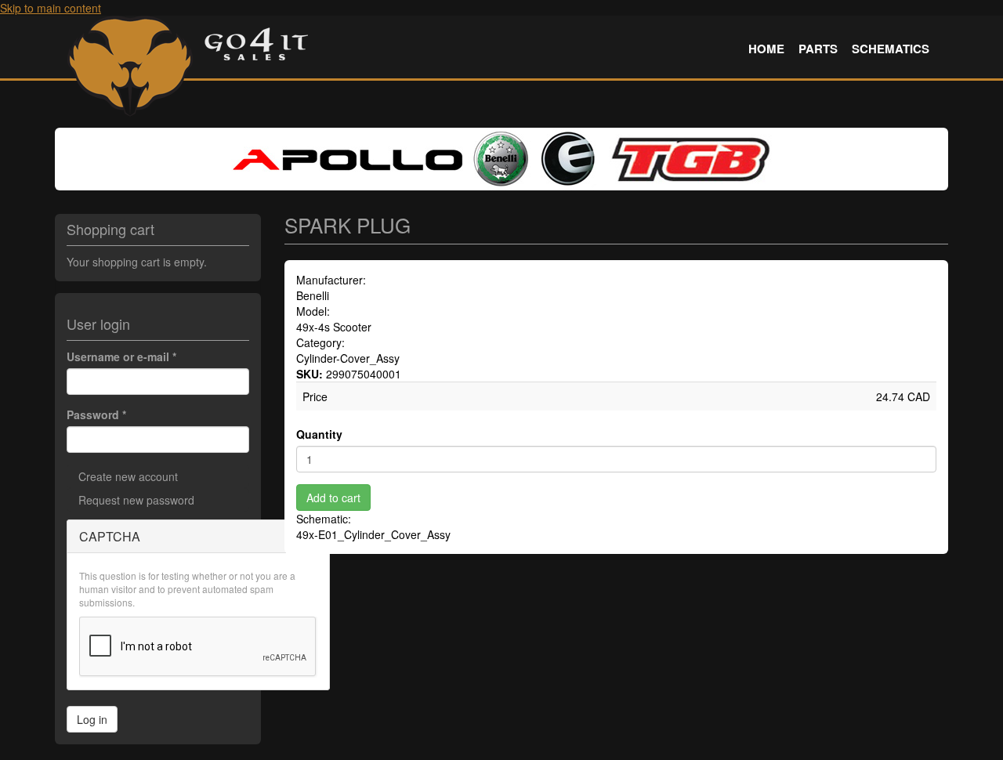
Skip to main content (50, 8)
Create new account (128, 476)
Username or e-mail (121, 356)
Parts (818, 48)
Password (96, 414)
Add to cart (333, 497)
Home (766, 48)
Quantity (319, 434)
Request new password (136, 500)
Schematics (890, 48)
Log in (92, 719)
